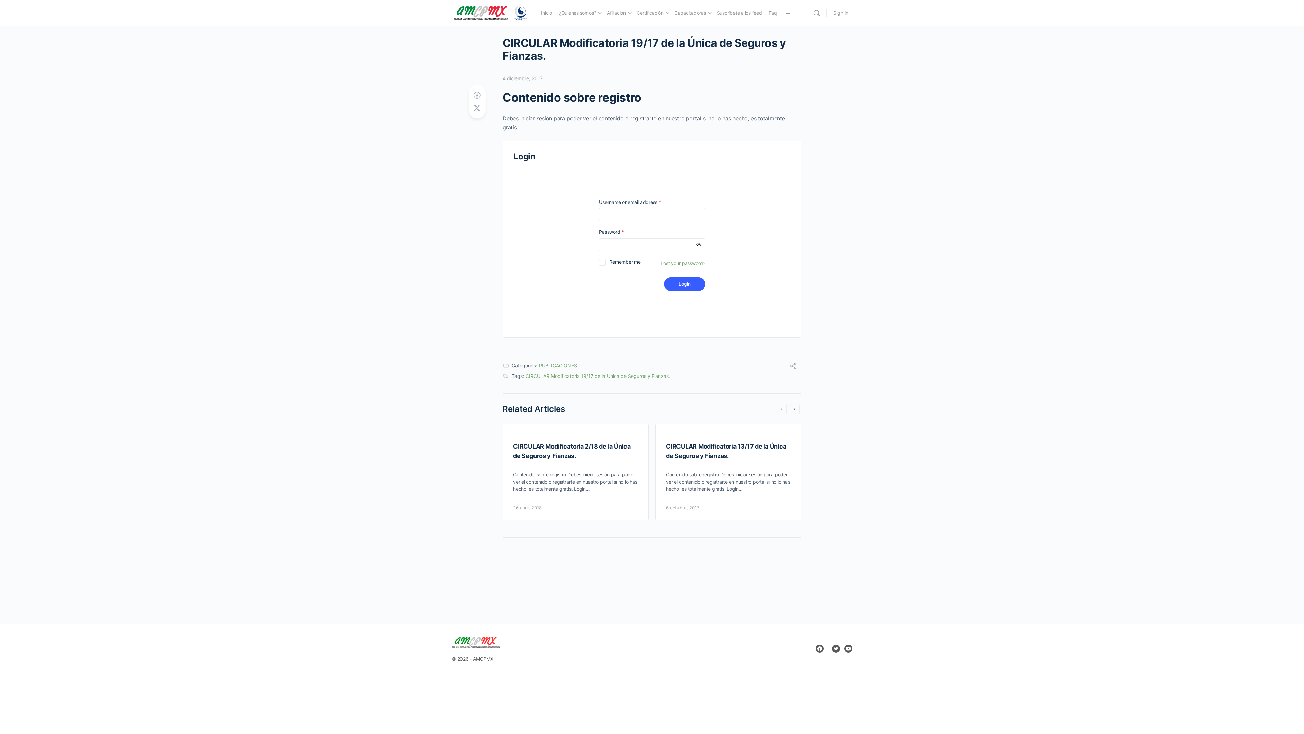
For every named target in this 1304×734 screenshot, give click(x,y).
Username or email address (640, 202)
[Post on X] (477, 108)
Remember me (624, 262)
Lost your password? (682, 263)
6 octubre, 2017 (682, 507)
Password (621, 231)
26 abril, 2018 (527, 507)
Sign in (840, 13)
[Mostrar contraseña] (699, 244)
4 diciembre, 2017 (523, 78)
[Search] (816, 13)
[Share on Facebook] (477, 95)
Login (684, 284)
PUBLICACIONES (558, 365)
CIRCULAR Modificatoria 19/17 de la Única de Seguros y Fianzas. (598, 376)
